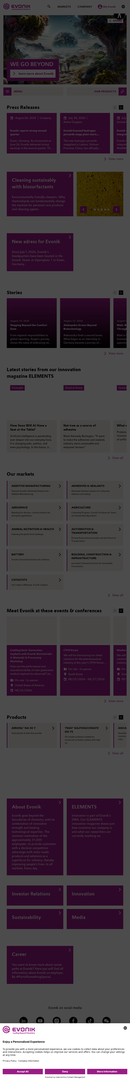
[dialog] (65, 1052)
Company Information (28, 1061)
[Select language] (125, 1028)
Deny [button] (65, 1071)
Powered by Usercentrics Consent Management (65, 1077)
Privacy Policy (10, 1061)
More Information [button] (107, 1071)
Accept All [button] (23, 1071)
